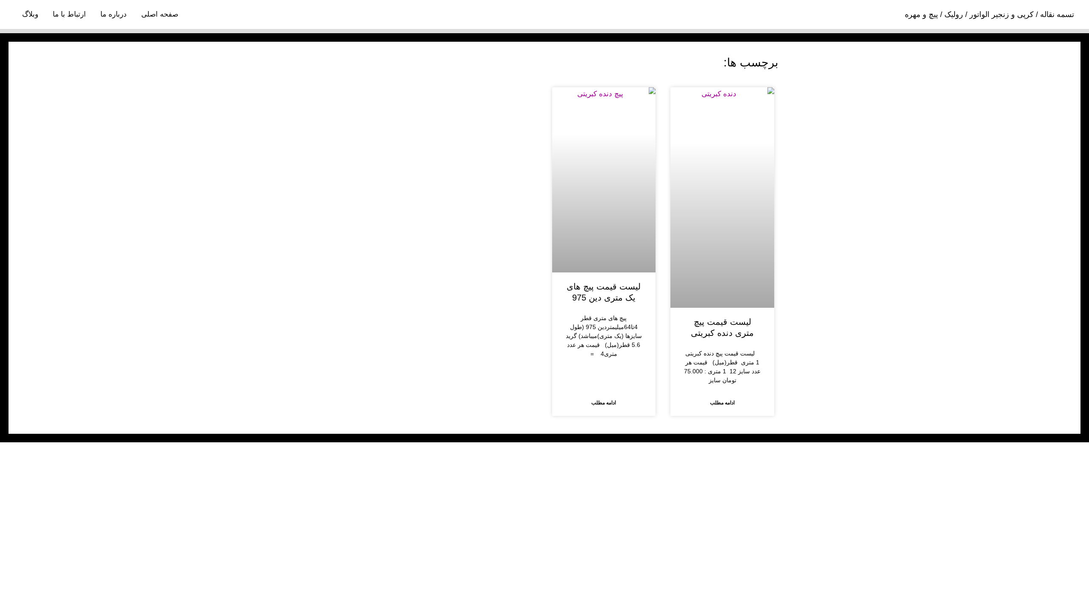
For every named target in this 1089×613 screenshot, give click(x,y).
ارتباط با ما (69, 14)
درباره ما (113, 14)
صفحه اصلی (159, 14)
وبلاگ (30, 14)
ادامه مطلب (722, 403)
